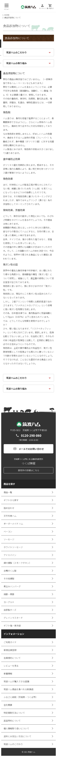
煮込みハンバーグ (12, 586)
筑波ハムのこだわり (16, 52)
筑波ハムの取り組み (16, 63)
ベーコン (8, 531)
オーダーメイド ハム (13, 523)
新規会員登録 (10, 650)
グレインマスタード (13, 617)
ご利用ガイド (10, 642)
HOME (6, 15)
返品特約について (12, 720)
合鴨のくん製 (10, 570)
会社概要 (8, 704)
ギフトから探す (11, 500)
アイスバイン (10, 555)
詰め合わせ (9, 507)
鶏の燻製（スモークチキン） (17, 562)
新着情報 (8, 673)
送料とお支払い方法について (17, 736)
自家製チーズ (10, 609)
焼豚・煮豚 (9, 594)
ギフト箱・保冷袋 (12, 625)
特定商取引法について (14, 712)
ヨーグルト (9, 602)
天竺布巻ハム (10, 515)
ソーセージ (9, 539)
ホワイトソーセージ (13, 547)
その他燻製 (9, 578)
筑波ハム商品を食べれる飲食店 (18, 689)
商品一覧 (8, 492)
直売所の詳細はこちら (28, 470)
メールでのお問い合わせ (28, 448)
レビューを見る (11, 665)
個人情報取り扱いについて (16, 728)
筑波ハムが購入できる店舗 (16, 681)
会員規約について (12, 657)
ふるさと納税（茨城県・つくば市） (21, 697)
